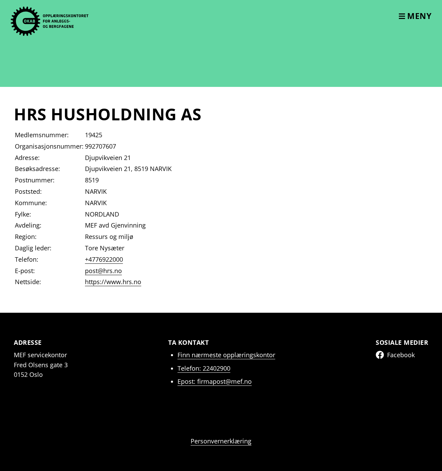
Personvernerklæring (221, 441)
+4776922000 (104, 259)
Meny (418, 15)
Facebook (401, 355)
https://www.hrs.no (113, 282)
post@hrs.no (103, 271)
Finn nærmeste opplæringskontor (226, 355)
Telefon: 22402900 (203, 368)
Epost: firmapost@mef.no (214, 381)
